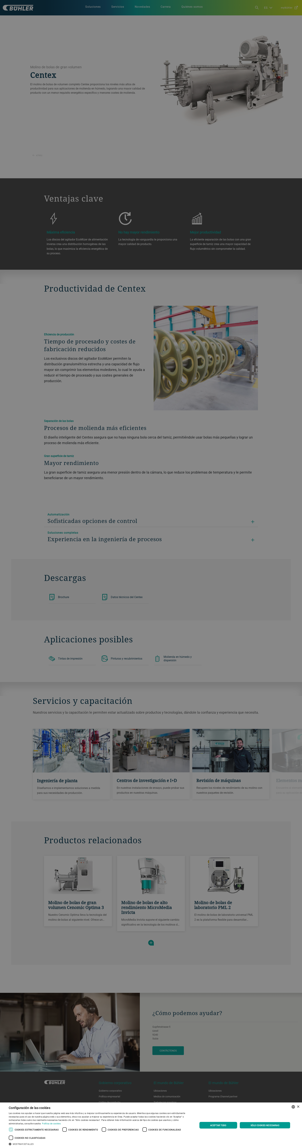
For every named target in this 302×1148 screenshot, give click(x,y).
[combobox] (293, 1107)
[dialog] (151, 1125)
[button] (101, 1143)
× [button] (298, 1106)
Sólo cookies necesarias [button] (265, 1125)
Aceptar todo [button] (218, 1125)
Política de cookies (51, 1123)
